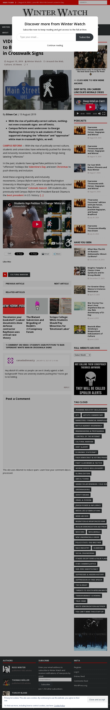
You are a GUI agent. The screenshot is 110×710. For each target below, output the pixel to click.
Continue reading (55, 45)
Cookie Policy (59, 705)
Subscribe (84, 37)
